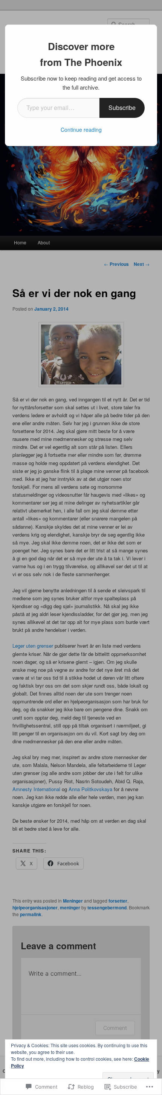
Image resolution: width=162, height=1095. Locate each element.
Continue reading (81, 129)
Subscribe (122, 107)
